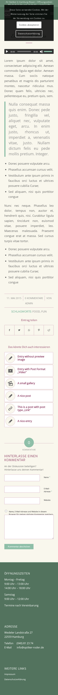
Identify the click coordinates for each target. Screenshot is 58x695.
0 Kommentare (34, 298)
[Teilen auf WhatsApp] (29, 330)
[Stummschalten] (41, 51)
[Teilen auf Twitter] (19, 330)
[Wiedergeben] (7, 51)
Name (47, 477)
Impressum (9, 674)
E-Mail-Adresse (48, 490)
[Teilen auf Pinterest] (39, 330)
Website (47, 500)
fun (44, 311)
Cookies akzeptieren (29, 24)
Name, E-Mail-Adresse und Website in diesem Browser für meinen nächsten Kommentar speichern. (31, 512)
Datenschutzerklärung (15, 679)
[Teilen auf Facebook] (9, 330)
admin (29, 303)
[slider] (49, 51)
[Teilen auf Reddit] (48, 330)
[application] (29, 51)
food (36, 311)
